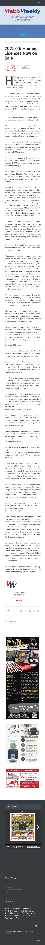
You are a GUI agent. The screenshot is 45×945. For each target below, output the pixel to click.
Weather (8, 916)
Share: (8, 611)
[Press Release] (11, 584)
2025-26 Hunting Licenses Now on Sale (21, 53)
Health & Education (12, 913)
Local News (16, 908)
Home (7, 908)
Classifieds (9, 918)
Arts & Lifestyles (27, 911)
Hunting (12, 66)
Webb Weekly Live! (29, 913)
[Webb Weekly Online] (23, 11)
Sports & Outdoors (11, 911)
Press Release (12, 68)
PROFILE (19, 600)
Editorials (26, 908)
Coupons (19, 918)
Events (16, 916)
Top (36, 925)
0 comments (11, 70)
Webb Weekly (17, 932)
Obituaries (26, 916)
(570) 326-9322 (10, 901)
